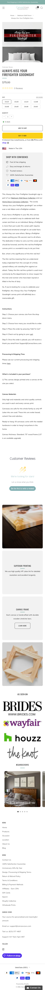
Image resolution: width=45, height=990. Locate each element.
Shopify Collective (9, 901)
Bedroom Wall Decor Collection (23, 198)
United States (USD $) (21, 967)
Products (5, 832)
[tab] (18, 811)
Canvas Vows (7, 67)
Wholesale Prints (9, 905)
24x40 (16, 107)
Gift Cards (6, 893)
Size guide (39, 97)
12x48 (36, 102)
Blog (4, 848)
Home (4, 827)
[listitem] (22, 2)
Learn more (22, 626)
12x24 (26, 102)
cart (31, 334)
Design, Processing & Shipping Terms (16, 872)
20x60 (36, 107)
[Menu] (3, 8)
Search (5, 897)
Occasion (6, 836)
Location (5, 840)
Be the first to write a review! (22, 488)
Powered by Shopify (22, 984)
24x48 (26, 107)
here (8, 363)
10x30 (16, 102)
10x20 (7, 102)
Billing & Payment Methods (12, 884)
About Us (6, 844)
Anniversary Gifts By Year (12, 868)
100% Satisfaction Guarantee (14, 864)
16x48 (7, 107)
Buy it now (22, 136)
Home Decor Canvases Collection (15, 202)
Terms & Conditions (10, 880)
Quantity (5, 113)
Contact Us (6, 860)
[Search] (41, 7)
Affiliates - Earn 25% (10, 889)
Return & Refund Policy (11, 876)
